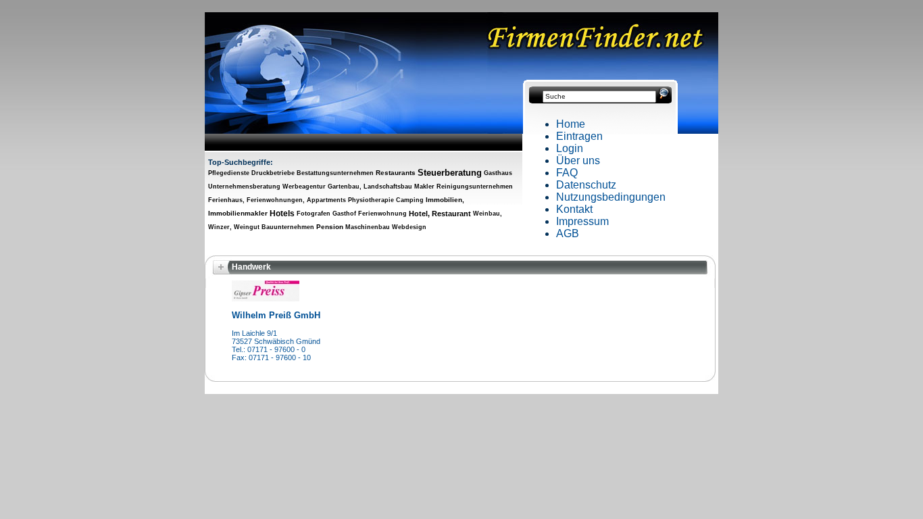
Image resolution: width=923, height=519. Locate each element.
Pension (329, 226)
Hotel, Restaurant (440, 213)
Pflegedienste (228, 173)
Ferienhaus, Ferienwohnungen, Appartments (277, 200)
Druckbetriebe (273, 173)
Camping (410, 200)
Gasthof (344, 213)
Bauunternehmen (287, 227)
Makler (424, 186)
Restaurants (396, 172)
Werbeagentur (304, 186)
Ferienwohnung (382, 213)
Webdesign (409, 227)
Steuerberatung (450, 173)
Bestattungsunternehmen (335, 173)
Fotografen (313, 213)
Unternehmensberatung (244, 186)
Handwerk (251, 267)
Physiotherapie (371, 200)
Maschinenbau (367, 227)
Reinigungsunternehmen (474, 186)
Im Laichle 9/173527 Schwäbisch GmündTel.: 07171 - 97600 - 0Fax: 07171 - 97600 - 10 (276, 345)
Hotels (282, 213)
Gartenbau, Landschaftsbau (370, 186)
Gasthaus (498, 173)
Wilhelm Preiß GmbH (276, 315)
